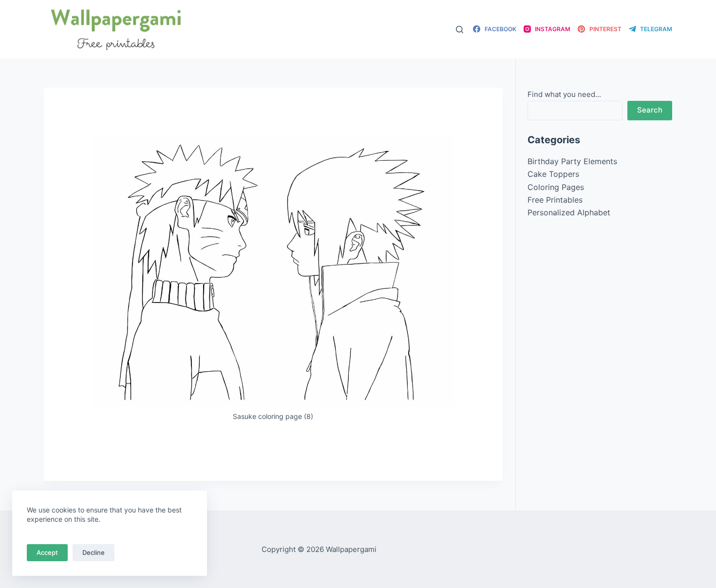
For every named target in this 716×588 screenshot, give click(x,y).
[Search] (459, 29)
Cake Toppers (553, 174)
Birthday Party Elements (572, 161)
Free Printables (555, 200)
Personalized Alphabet (569, 212)
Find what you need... (564, 94)
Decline (93, 552)
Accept (47, 552)
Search (649, 109)
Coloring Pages (556, 187)
